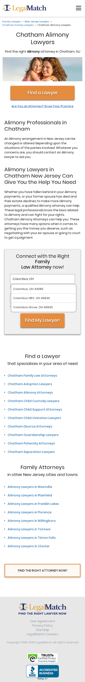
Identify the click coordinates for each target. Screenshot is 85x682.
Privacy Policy (42, 625)
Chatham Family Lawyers (18, 25)
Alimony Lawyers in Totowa (29, 529)
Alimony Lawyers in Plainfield (30, 495)
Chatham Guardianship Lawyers (33, 435)
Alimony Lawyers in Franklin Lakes (33, 504)
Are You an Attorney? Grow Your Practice (42, 106)
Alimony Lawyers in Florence (29, 512)
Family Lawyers (11, 21)
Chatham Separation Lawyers (31, 452)
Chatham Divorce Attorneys (30, 426)
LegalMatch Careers (42, 634)
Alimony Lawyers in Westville (30, 487)
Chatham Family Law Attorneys (32, 375)
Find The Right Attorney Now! (42, 570)
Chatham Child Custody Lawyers (34, 401)
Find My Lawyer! (42, 320)
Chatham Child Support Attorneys (35, 409)
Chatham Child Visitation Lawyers (34, 418)
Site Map (42, 630)
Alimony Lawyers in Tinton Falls (32, 538)
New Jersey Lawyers (37, 21)
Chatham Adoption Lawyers (30, 384)
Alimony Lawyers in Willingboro (32, 521)
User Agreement (42, 621)
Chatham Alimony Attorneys (30, 392)
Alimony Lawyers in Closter (29, 546)
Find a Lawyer (42, 93)
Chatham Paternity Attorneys (31, 443)
